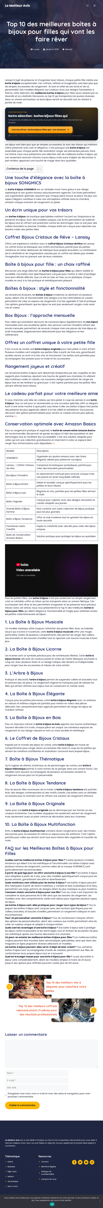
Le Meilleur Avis (17, 5)
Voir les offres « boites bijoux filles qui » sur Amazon (39, 129)
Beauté (68, 49)
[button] (87, 6)
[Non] (100, 1201)
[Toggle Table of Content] (37, 169)
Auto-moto (13, 1186)
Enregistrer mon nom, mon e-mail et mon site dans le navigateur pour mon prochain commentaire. (49, 1095)
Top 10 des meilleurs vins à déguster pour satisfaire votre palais (66, 987)
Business (11, 1166)
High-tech (12, 1171)
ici (15, 416)
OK (52, 1204)
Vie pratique (13, 1181)
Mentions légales (48, 1166)
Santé (10, 1161)
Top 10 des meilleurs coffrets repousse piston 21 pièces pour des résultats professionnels (36, 1010)
